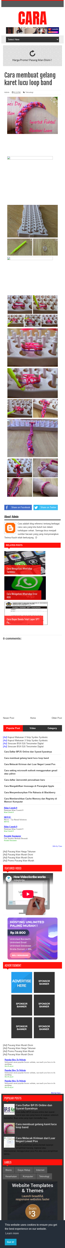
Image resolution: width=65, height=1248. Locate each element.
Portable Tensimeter (10, 840)
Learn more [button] (12, 1233)
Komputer (28, 1176)
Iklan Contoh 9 (9, 831)
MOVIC (6, 822)
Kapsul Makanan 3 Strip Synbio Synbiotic (28, 737)
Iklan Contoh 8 (9, 812)
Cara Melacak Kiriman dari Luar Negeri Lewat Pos (35, 1140)
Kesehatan (11, 1176)
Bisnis (9, 1170)
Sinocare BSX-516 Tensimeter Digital (26, 743)
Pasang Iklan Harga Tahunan (22, 851)
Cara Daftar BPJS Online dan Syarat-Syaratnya (34, 1107)
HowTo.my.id (9, 1066)
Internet (40, 1170)
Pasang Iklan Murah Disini (20, 854)
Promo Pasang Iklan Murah (21, 860)
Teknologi (29, 92)
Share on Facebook (20, 507)
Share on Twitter (48, 507)
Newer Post (8, 718)
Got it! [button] (10, 1242)
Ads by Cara (57, 846)
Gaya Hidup (24, 1170)
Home (33, 718)
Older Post (57, 718)
